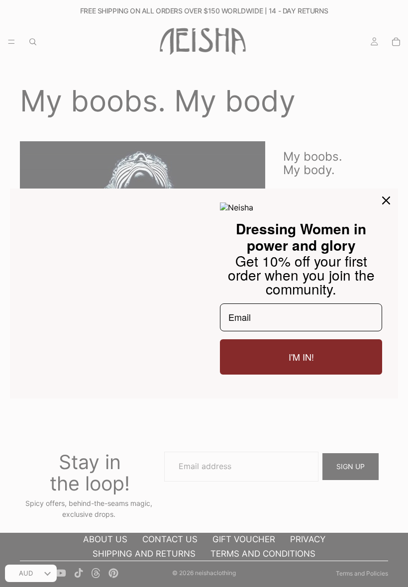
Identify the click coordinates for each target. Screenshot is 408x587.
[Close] (386, 200)
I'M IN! (301, 356)
